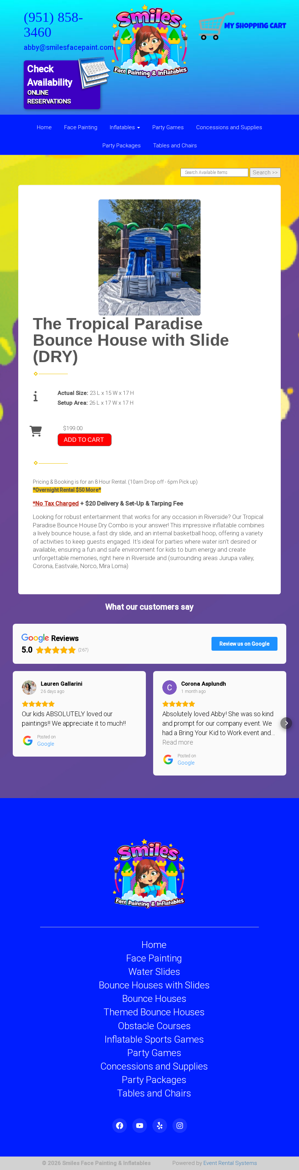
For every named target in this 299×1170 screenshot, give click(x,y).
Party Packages (121, 145)
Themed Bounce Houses (154, 1012)
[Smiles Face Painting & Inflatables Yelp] (159, 1125)
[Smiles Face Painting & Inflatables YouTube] (139, 1125)
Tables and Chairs (175, 145)
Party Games (168, 127)
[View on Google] (29, 687)
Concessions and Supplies (229, 127)
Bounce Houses (154, 998)
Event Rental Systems (230, 1163)
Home (44, 127)
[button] (13, 723)
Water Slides (154, 971)
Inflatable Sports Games (154, 1039)
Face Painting (80, 127)
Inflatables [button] (123, 127)
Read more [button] (177, 742)
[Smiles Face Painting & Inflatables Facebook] (119, 1125)
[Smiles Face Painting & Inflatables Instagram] (179, 1125)
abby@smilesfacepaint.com (68, 47)
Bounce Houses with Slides (154, 985)
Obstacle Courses (154, 1025)
